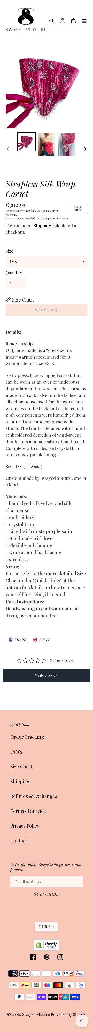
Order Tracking (27, 737)
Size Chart (21, 766)
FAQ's (16, 752)
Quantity (14, 272)
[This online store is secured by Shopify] (46, 949)
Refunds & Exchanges (33, 796)
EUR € (45, 926)
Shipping (42, 225)
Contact (18, 840)
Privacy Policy (24, 826)
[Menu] (84, 20)
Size (9, 251)
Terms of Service (28, 811)
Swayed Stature (36, 1014)
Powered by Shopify (68, 1014)
